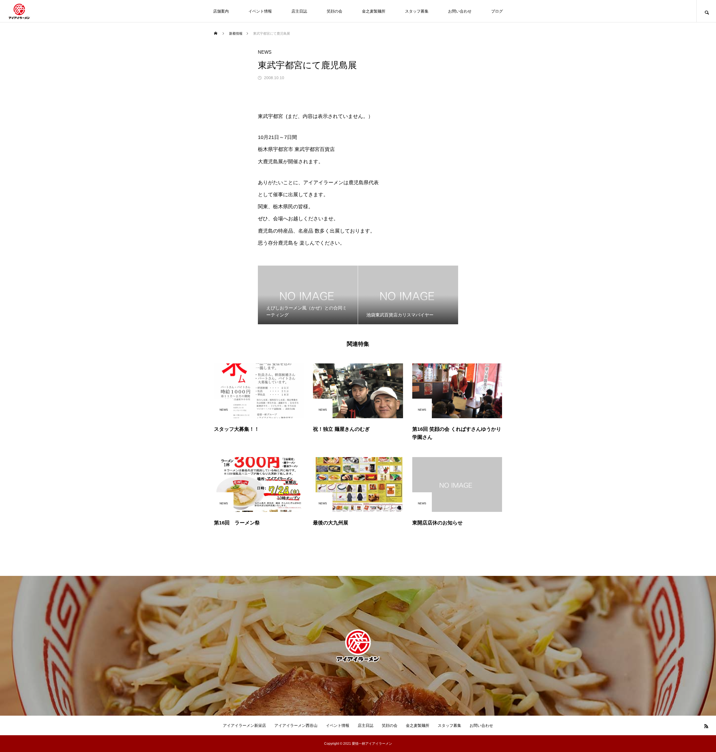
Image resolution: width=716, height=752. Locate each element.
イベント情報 (260, 11)
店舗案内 (221, 11)
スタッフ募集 (416, 11)
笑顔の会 (334, 11)
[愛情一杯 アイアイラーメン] (19, 11)
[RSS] (706, 726)
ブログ (497, 11)
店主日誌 (299, 11)
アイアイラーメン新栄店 (244, 725)
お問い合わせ (460, 11)
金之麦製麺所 (373, 11)
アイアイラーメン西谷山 (295, 725)
